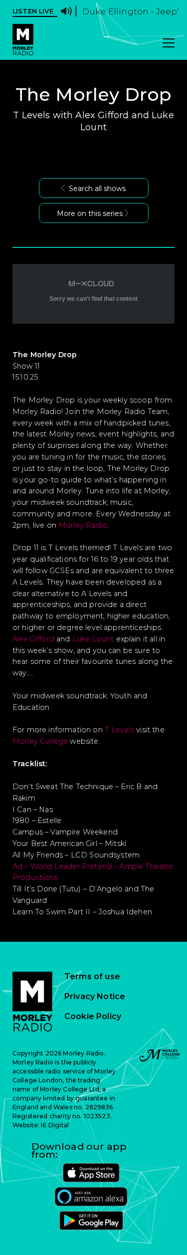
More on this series (90, 213)
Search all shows (97, 188)
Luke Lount (93, 638)
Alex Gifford (33, 638)
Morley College (40, 741)
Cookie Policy (92, 1017)
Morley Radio (82, 525)
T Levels (119, 729)
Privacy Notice (94, 997)
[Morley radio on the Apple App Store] (91, 1172)
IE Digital (55, 1125)
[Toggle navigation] (169, 43)
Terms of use (92, 977)
